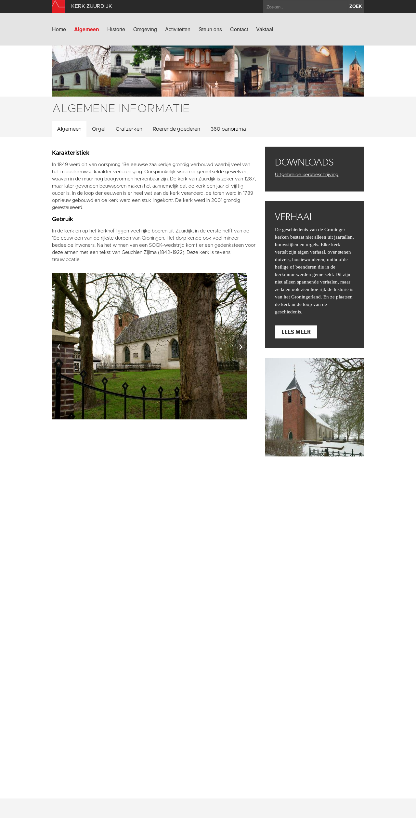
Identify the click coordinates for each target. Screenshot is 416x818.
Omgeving (145, 29)
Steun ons (210, 29)
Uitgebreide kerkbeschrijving (306, 174)
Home (59, 29)
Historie (116, 29)
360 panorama (228, 129)
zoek (355, 6)
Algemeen (86, 29)
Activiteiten (177, 29)
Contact (239, 29)
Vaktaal (264, 29)
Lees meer (296, 331)
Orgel (98, 129)
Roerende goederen (176, 129)
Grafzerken (129, 129)
